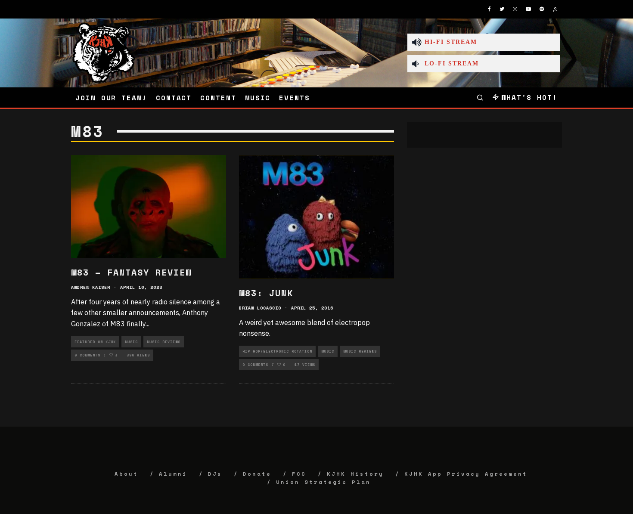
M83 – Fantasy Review (131, 272)
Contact (174, 98)
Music (258, 98)
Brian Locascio (260, 308)
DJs (215, 473)
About (126, 473)
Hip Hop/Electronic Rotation (277, 351)
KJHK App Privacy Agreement (466, 473)
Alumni (173, 473)
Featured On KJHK (95, 341)
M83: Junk (266, 293)
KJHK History (355, 473)
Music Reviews (163, 341)
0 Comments (87, 355)
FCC (299, 473)
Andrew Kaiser (90, 287)
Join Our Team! (111, 98)
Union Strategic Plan (323, 482)
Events (294, 98)
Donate (257, 473)
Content (218, 98)
